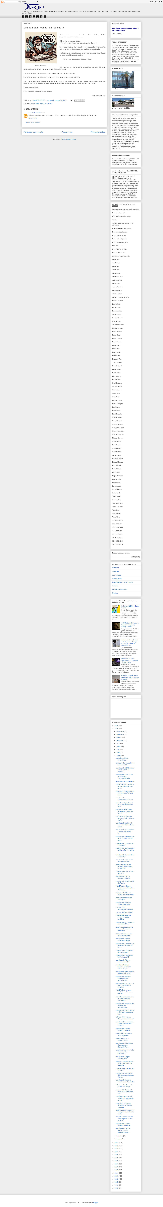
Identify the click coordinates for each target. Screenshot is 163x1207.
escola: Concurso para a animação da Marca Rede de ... (124, 1063)
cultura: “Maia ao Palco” (124, 912)
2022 (117, 1149)
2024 (117, 1143)
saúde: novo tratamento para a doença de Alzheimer (124, 929)
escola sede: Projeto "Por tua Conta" (125, 856)
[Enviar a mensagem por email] (75, 100)
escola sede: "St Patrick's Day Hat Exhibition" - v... (125, 831)
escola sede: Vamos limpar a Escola (123, 961)
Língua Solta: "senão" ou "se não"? (41, 103)
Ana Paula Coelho (34, 113)
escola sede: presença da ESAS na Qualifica (125, 972)
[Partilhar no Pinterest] (83, 100)
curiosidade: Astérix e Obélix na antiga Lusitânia (123, 917)
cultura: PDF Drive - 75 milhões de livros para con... (124, 1091)
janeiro (119, 1139)
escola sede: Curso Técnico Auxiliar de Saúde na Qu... (123, 967)
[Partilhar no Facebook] (81, 100)
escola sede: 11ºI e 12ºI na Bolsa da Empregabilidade (124, 776)
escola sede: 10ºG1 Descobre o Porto (123, 877)
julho (118, 743)
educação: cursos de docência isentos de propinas (124, 1105)
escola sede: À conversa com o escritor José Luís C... (124, 1023)
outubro (119, 737)
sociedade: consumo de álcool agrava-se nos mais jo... (124, 1118)
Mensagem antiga (98, 132)
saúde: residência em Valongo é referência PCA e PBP (124, 866)
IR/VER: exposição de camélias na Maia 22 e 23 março (125, 888)
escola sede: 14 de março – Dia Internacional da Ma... (125, 1012)
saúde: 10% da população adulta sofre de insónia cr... (125, 850)
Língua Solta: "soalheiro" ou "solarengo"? (124, 951)
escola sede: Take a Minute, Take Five (123, 1029)
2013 (117, 1176)
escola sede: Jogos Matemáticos (123, 1057)
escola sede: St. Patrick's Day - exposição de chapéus (125, 985)
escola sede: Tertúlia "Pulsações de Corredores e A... (123, 1130)
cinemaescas (116, 575)
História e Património (119, 589)
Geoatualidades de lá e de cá (122, 582)
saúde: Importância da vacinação (124, 898)
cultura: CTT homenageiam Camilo (124, 908)
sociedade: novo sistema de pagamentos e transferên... (125, 998)
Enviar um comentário (33, 122)
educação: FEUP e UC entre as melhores (124, 935)
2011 (116, 1182)
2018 (117, 1161)
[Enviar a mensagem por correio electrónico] (71, 100)
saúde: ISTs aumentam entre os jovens (124, 1034)
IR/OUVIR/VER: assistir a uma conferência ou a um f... (125, 786)
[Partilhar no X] (79, 100)
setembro (120, 740)
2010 (117, 1185)
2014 (117, 1173)
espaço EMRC (117, 578)
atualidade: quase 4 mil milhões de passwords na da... (124, 1098)
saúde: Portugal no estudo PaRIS (122, 1039)
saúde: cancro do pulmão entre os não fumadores (125, 1052)
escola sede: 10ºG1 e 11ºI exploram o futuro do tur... (125, 945)
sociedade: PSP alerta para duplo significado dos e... (124, 811)
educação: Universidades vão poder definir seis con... (125, 793)
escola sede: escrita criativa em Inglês (123, 939)
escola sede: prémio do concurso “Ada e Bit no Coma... (125, 825)
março (119, 755)
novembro (120, 734)
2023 (117, 1146)
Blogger (95, 1202)
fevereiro (120, 1136)
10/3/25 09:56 (32, 118)
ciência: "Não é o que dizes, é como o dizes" (125, 1018)
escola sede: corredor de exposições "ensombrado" (125, 1005)
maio (118, 749)
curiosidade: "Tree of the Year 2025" (124, 844)
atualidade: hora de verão (125, 781)
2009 (117, 1188)
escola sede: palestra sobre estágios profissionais (123, 978)
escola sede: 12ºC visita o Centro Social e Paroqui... (125, 770)
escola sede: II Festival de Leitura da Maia (125, 923)
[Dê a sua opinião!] (77, 100)
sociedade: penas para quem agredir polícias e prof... (125, 818)
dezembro (120, 731)
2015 (117, 1170)
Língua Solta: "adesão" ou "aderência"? (125, 764)
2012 (117, 1179)
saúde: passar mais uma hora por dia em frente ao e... (125, 1112)
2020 (117, 1155)
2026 (117, 726)
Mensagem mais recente (33, 132)
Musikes (115, 593)
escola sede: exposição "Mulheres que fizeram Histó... (125, 1075)
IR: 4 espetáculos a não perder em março (124, 1086)
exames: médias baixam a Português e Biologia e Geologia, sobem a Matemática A (130, 642)
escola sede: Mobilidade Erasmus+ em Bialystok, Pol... (124, 1045)
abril (118, 752)
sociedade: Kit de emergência (122, 759)
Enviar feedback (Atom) (68, 139)
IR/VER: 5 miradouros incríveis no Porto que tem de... (124, 992)
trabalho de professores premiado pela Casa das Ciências (130, 677)
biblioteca (115, 568)
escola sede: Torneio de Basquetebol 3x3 (124, 861)
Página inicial (67, 132)
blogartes (115, 571)
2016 (117, 1167)
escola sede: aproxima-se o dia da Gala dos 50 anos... (125, 838)
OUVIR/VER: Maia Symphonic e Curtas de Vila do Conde (129, 660)
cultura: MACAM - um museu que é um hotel (125, 894)
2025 (117, 728)
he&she (115, 586)
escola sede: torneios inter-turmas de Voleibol (125, 1081)
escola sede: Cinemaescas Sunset (124, 799)
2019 (117, 1158)
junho (119, 746)
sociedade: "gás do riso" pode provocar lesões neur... (124, 804)
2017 (117, 1164)
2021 (117, 1152)
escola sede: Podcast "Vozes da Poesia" (123, 903)
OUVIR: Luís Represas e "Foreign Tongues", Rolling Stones (130, 625)
